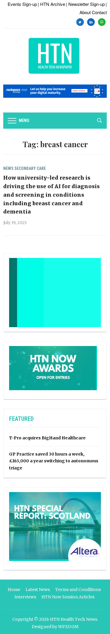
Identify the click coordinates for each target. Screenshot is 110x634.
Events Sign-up (22, 4)
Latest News (38, 589)
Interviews (25, 597)
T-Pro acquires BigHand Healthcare (47, 438)
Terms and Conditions (78, 589)
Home (14, 589)
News (8, 168)
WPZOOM (68, 626)
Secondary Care (30, 168)
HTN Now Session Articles (67, 597)
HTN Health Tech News (73, 619)
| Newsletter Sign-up (85, 4)
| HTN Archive (51, 4)
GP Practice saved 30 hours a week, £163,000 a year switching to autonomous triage (53, 461)
